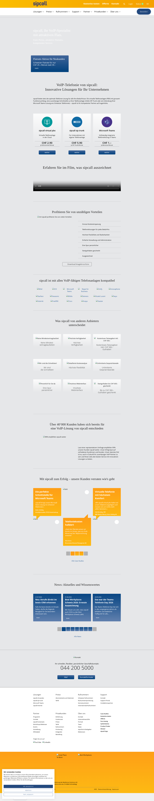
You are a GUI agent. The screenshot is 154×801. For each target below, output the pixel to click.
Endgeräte (59, 732)
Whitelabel (36, 732)
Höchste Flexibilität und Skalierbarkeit (95, 235)
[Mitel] (39, 289)
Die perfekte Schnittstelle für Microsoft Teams (44, 495)
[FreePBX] (54, 301)
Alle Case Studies (78, 561)
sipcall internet (37, 705)
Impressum (115, 789)
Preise (49, 11)
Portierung (59, 729)
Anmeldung (36, 729)
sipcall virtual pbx (38, 698)
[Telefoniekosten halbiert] (77, 502)
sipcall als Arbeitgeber (84, 729)
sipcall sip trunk (38, 700)
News (80, 727)
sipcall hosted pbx (38, 722)
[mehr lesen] (57, 522)
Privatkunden (100, 11)
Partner (86, 11)
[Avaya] (84, 301)
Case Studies (104, 714)
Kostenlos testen (91, 3)
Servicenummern (83, 703)
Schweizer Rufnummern (85, 698)
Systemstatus (104, 724)
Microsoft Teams (38, 703)
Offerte (105, 3)
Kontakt (115, 3)
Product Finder (105, 726)
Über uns (114, 11)
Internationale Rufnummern (87, 705)
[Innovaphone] (114, 289)
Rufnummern (62, 11)
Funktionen (59, 719)
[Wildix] (69, 296)
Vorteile (35, 719)
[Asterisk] (39, 301)
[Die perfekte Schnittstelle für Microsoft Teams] (47, 532)
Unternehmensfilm (84, 719)
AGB (95, 789)
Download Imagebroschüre (78, 264)
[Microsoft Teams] (69, 290)
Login (131, 4)
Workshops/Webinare (40, 724)
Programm (36, 717)
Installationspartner (106, 703)
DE (148, 4)
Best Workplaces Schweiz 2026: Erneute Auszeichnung (76, 602)
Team (80, 724)
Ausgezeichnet (87, 256)
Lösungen (37, 11)
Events (35, 727)
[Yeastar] (99, 301)
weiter (47, 152)
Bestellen (144, 11)
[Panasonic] (54, 296)
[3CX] (54, 289)
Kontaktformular (86, 677)
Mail (65, 677)
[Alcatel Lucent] (99, 296)
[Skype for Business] (84, 290)
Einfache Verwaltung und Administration (96, 240)
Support (75, 11)
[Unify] (99, 289)
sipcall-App (104, 731)
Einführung (59, 717)
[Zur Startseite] (40, 4)
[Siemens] (84, 296)
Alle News (77, 636)
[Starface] (39, 296)
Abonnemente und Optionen (65, 698)
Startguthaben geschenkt (91, 251)
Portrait (80, 722)
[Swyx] (114, 296)
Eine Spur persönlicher (90, 245)
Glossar (102, 729)
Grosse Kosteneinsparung (91, 224)
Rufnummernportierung (85, 700)
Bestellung (59, 734)
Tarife (57, 700)
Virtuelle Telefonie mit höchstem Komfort (105, 495)
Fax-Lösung (104, 721)
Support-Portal (105, 700)
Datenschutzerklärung (104, 789)
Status (138, 4)
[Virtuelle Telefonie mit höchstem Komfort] (107, 532)
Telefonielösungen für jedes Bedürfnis (95, 229)
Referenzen (81, 732)
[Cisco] (69, 301)
